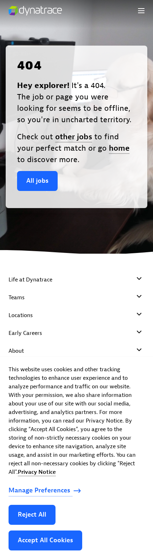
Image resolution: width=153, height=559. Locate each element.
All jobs (37, 181)
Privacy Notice (37, 472)
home (119, 148)
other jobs (73, 137)
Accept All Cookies (45, 540)
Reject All (32, 515)
